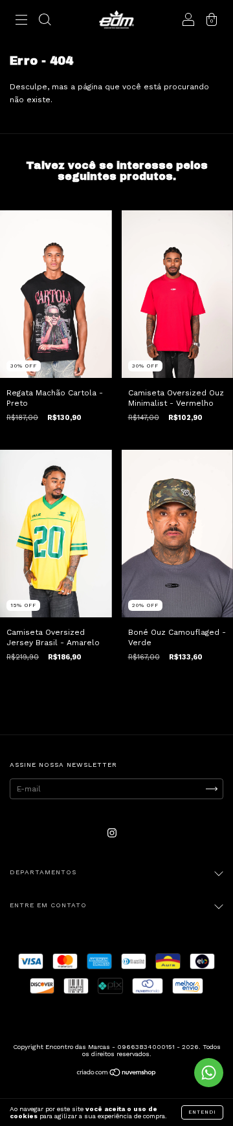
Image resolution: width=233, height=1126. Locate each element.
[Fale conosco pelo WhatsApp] (208, 1072)
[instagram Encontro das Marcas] (112, 832)
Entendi (202, 1112)
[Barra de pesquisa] (44, 21)
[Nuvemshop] (116, 1074)
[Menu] (21, 21)
